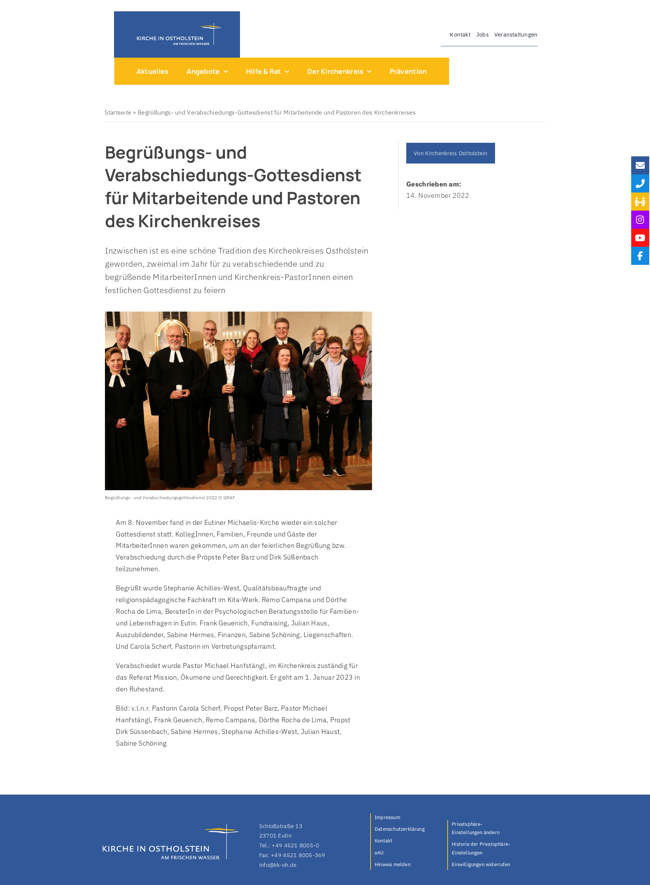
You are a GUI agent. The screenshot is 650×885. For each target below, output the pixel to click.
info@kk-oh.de (278, 864)
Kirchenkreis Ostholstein (456, 153)
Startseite (118, 112)
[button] (481, 829)
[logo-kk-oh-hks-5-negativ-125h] (177, 24)
